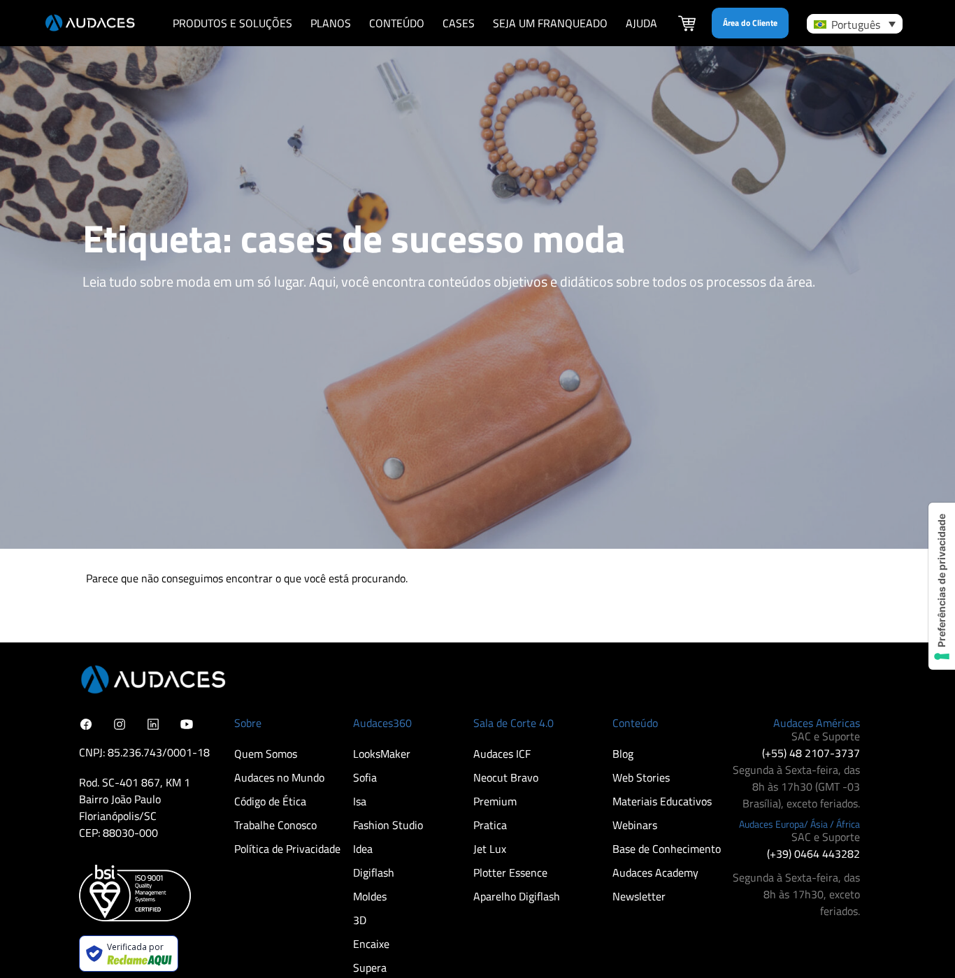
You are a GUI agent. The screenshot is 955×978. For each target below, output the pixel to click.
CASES (459, 23)
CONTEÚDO (396, 23)
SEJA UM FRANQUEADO (550, 23)
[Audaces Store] (687, 25)
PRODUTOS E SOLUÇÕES (232, 23)
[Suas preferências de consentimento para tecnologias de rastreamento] (941, 586)
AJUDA (641, 23)
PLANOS (330, 23)
